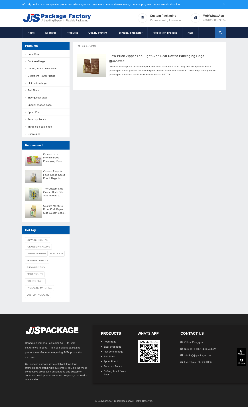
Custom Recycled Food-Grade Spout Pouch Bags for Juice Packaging (54, 175)
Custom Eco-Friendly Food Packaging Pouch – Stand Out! (54, 158)
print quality (35, 274)
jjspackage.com (122, 401)
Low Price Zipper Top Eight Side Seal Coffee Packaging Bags (156, 56)
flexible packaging (38, 246)
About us (50, 32)
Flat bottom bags (37, 83)
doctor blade (35, 281)
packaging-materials (39, 288)
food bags (56, 253)
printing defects (37, 260)
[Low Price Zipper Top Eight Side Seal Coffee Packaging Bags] (91, 65)
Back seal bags (36, 61)
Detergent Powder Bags (41, 75)
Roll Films (33, 90)
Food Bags (34, 54)
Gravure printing (37, 240)
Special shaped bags (40, 104)
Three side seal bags (40, 126)
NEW (190, 32)
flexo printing (36, 267)
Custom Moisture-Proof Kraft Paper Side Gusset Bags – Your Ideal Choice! (54, 209)
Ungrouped (34, 133)
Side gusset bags (37, 97)
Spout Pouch (35, 112)
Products (72, 32)
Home (31, 32)
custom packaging (38, 295)
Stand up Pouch (37, 119)
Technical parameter (129, 32)
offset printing (36, 253)
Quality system (97, 32)
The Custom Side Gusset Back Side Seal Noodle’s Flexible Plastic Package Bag (53, 192)
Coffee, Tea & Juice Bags (42, 68)
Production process (165, 32)
